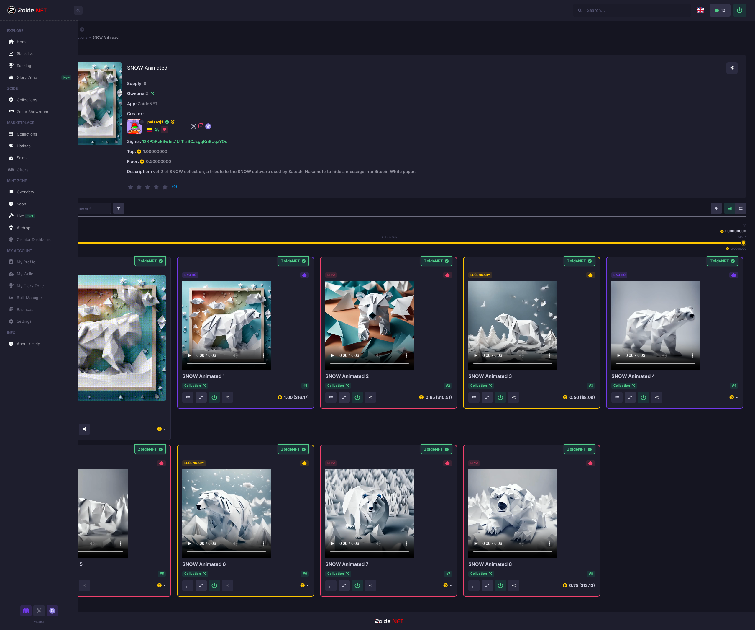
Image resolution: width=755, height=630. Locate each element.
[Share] (732, 68)
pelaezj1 (155, 122)
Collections (78, 37)
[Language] (700, 10)
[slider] (743, 243)
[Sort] (716, 208)
